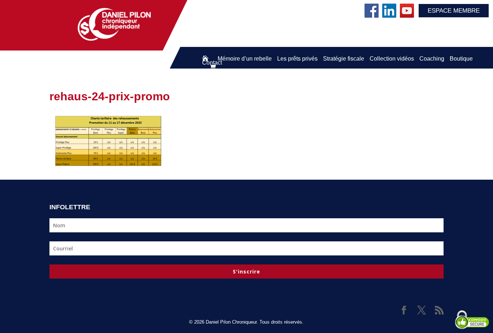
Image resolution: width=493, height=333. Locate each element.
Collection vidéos (392, 59)
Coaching (431, 59)
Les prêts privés (297, 59)
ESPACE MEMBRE (454, 10)
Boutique (461, 59)
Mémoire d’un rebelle (245, 59)
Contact (212, 63)
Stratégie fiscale (343, 59)
